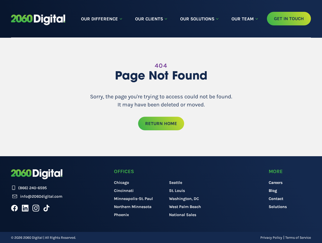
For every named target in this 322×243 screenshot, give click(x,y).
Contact (276, 198)
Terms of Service (298, 237)
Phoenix (121, 214)
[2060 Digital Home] (38, 20)
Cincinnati (124, 190)
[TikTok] (46, 208)
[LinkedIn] (25, 208)
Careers (276, 182)
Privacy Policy (271, 237)
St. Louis (177, 190)
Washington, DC (184, 198)
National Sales (182, 214)
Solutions (278, 206)
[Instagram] (35, 208)
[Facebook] (14, 208)
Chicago (121, 182)
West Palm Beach (185, 206)
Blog (273, 190)
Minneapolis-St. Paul (133, 198)
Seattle (175, 182)
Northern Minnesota (132, 206)
